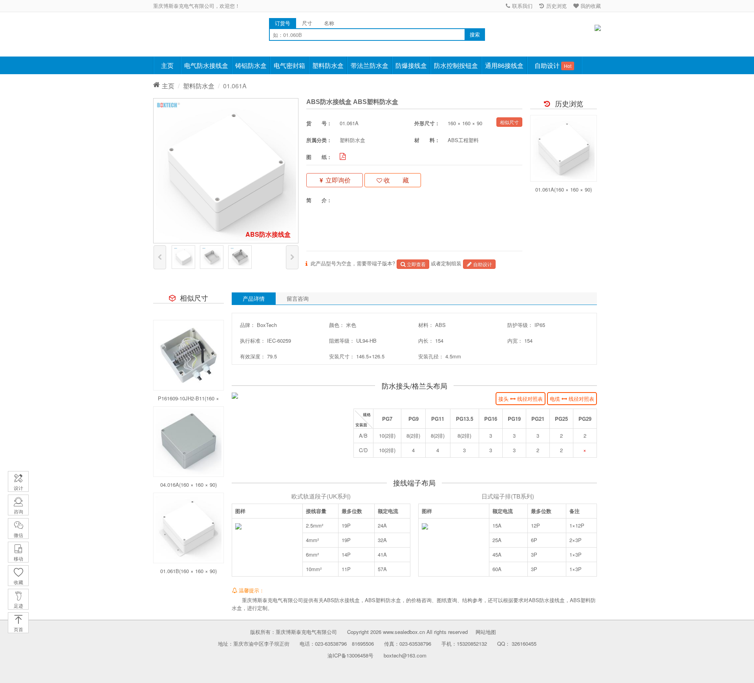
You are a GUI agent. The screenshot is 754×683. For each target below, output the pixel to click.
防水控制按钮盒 (456, 65)
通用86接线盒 (504, 65)
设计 (18, 487)
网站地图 (486, 632)
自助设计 (552, 65)
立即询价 (337, 179)
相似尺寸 (509, 122)
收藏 (18, 582)
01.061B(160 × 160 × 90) (188, 571)
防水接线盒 (180, 31)
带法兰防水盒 (369, 65)
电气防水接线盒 (206, 65)
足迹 (18, 605)
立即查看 (416, 264)
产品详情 (254, 298)
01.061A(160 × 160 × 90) (563, 189)
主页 (167, 65)
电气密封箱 (289, 65)
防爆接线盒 (411, 65)
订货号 (282, 23)
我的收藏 (590, 5)
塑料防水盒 (328, 65)
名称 (329, 23)
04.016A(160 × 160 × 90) (188, 484)
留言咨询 (298, 298)
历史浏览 (556, 5)
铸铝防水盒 (251, 65)
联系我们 (522, 5)
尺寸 (307, 23)
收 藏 (395, 179)
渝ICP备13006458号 (350, 655)
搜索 (475, 34)
